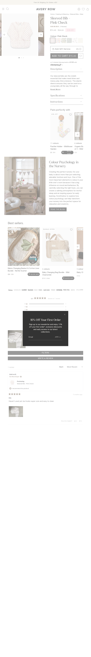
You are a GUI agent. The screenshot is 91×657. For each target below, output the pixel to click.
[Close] (65, 314)
